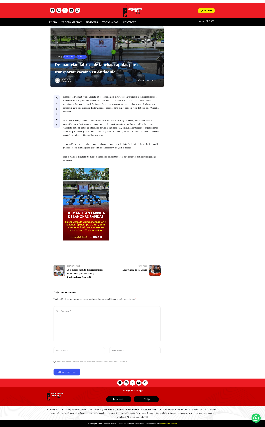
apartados (66, 79)
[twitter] (57, 103)
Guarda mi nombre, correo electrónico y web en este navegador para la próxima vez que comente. (92, 361)
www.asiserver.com (168, 424)
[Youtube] (71, 10)
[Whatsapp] (77, 10)
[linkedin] (57, 119)
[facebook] (57, 98)
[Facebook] (52, 10)
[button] (256, 418)
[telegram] (57, 114)
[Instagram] (58, 10)
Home (57, 57)
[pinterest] (57, 109)
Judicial (81, 57)
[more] (56, 124)
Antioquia (69, 57)
